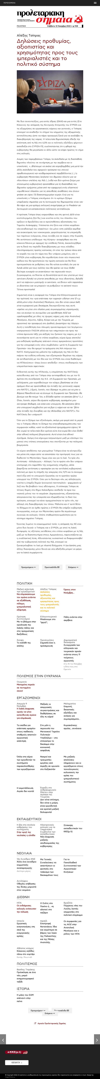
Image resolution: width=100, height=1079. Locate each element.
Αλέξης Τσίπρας (29, 35)
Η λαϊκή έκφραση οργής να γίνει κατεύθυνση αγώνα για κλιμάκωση (26, 713)
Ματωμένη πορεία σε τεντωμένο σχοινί (26, 687)
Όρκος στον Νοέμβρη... (70, 591)
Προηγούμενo (27, 567)
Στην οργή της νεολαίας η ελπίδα (26, 834)
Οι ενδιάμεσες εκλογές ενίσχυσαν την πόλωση (26, 908)
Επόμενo (72, 567)
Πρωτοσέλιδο (51, 567)
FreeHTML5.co (10, 1077)
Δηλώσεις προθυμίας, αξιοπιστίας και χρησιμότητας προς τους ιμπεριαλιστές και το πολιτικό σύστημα (47, 52)
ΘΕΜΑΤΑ (15, 1062)
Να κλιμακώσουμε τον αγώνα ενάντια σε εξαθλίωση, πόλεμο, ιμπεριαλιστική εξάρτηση (26, 602)
